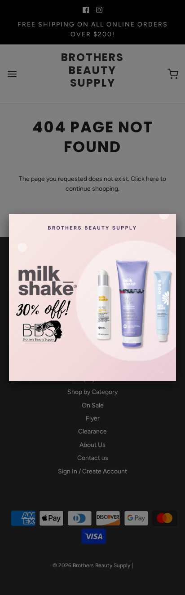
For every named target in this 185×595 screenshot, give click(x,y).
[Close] (176, 214)
